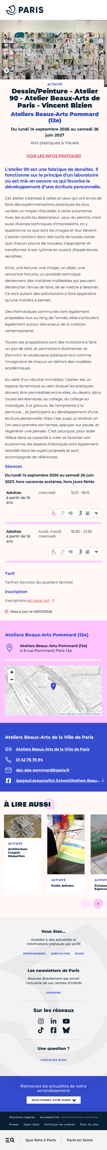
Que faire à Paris (41, 1140)
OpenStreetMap (83, 713)
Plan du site (89, 1124)
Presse (14, 1124)
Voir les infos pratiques (53, 155)
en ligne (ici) (38, 600)
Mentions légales (22, 1117)
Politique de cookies (60, 1124)
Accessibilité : (69, 1117)
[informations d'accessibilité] (75, 513)
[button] (53, 686)
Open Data (32, 1124)
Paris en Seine (80, 1140)
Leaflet (63, 713)
